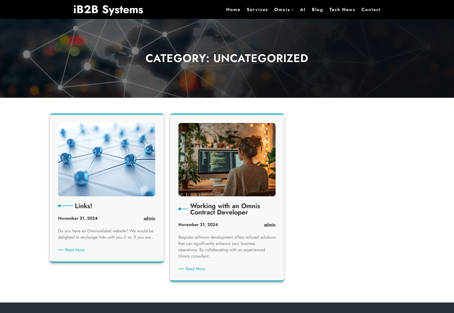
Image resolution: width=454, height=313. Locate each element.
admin (149, 218)
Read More (75, 250)
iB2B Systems (108, 9)
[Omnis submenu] (292, 9)
